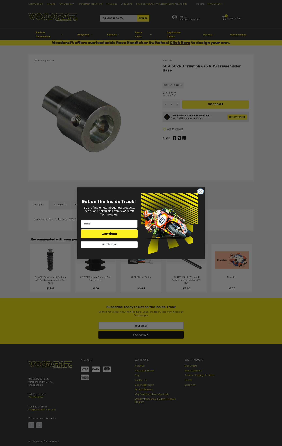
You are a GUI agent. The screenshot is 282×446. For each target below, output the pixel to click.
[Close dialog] (200, 191)
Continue (109, 233)
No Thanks (109, 244)
